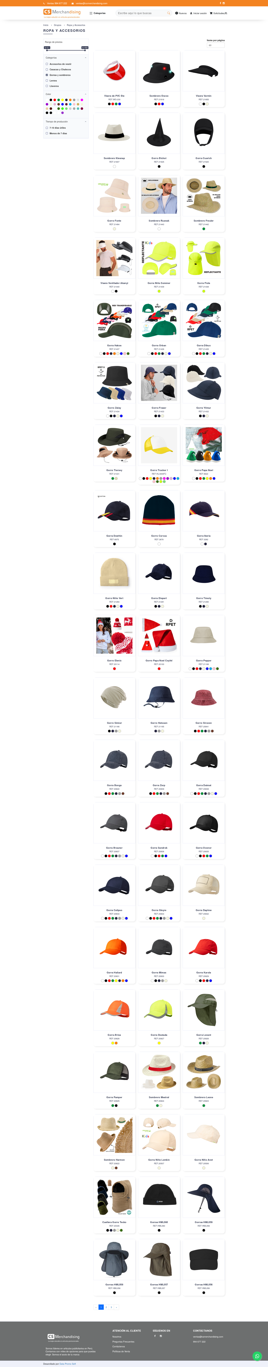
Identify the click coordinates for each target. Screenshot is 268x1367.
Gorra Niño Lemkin (159, 1159)
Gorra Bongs (114, 785)
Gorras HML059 (203, 1222)
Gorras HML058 (114, 1284)
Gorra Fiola (203, 283)
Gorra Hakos (114, 345)
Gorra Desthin (114, 535)
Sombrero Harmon (114, 1159)
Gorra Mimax (159, 972)
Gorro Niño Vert (114, 598)
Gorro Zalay (114, 407)
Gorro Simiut (114, 723)
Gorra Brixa (114, 1035)
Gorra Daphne (204, 910)
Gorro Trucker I (159, 470)
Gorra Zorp (159, 785)
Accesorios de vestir (60, 63)
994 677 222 (199, 1341)
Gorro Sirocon (204, 723)
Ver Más (114, 74)
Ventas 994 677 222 (57, 3)
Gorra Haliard (114, 972)
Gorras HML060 (159, 1222)
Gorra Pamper (114, 1097)
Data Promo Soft (68, 1363)
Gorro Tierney (114, 470)
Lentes (53, 80)
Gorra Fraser (159, 407)
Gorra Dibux (204, 345)
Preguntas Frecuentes (123, 1341)
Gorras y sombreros (60, 74)
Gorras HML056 (203, 1284)
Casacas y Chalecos (60, 69)
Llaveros (54, 86)
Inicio (45, 25)
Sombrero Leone (203, 1097)
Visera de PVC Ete (114, 95)
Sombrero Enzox (159, 95)
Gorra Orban (159, 345)
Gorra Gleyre (159, 910)
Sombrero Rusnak (159, 220)
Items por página (216, 40)
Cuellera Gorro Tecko (114, 1222)
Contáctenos (118, 1346)
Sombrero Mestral (159, 1097)
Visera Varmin (204, 95)
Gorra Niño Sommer (159, 283)
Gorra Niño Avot (203, 1159)
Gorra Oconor (204, 847)
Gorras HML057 (159, 1284)
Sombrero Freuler (204, 220)
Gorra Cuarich (204, 158)
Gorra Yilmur (203, 407)
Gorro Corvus (159, 535)
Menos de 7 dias (58, 133)
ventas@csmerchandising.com (91, 3)
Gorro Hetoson (159, 723)
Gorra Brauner (114, 847)
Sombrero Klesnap (114, 158)
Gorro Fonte (114, 220)
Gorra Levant (203, 1035)
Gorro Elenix (114, 660)
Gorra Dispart (159, 598)
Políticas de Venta (121, 1351)
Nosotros (116, 1336)
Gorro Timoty (203, 598)
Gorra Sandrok (159, 847)
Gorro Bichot (159, 158)
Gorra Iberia (204, 535)
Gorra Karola (203, 972)
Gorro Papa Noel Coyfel (159, 660)
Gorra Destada (159, 1035)
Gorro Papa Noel (203, 470)
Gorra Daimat (203, 785)
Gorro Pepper (204, 660)
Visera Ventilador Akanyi (114, 283)
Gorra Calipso (114, 910)
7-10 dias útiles (58, 127)
